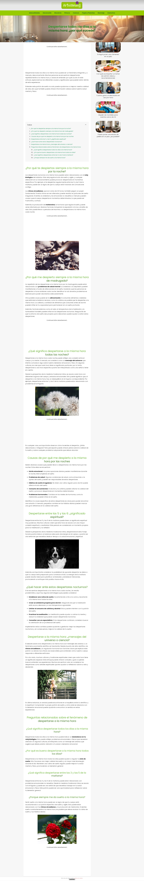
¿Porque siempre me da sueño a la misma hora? (50, 158)
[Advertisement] (57, 59)
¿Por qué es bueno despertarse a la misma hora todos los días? (55, 152)
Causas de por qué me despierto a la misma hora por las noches (52, 136)
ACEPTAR (72, 879)
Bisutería (57, 13)
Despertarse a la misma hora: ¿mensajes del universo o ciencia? (52, 144)
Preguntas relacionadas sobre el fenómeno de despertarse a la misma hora (56, 147)
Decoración (47, 13)
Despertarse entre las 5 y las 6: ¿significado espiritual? (48, 139)
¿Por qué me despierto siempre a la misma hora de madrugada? (52, 131)
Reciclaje (101, 13)
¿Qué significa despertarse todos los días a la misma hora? (53, 150)
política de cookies (78, 878)
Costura (76, 13)
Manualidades (34, 13)
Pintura (67, 13)
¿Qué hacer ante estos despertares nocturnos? (46, 142)
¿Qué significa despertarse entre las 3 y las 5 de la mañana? (53, 155)
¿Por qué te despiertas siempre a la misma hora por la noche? (51, 128)
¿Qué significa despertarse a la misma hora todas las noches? (51, 134)
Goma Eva (111, 13)
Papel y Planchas (88, 13)
